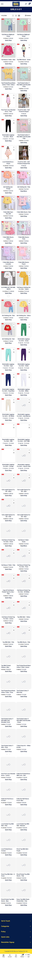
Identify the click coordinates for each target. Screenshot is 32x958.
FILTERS (4, 15)
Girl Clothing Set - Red (8, 339)
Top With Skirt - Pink (8, 642)
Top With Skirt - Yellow (23, 617)
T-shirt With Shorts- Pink (24, 212)
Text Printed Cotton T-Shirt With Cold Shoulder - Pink (24, 136)
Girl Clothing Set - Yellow (24, 315)
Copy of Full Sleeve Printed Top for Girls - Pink (8, 592)
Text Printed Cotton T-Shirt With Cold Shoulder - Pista (24, 84)
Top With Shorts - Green (24, 59)
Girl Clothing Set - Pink (23, 187)
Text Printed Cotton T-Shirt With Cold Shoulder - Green (23, 720)
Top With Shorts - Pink (23, 642)
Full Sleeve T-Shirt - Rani (8, 59)
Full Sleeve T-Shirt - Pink (8, 565)
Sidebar (29, 15)
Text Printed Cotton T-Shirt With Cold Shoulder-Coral (7, 720)
